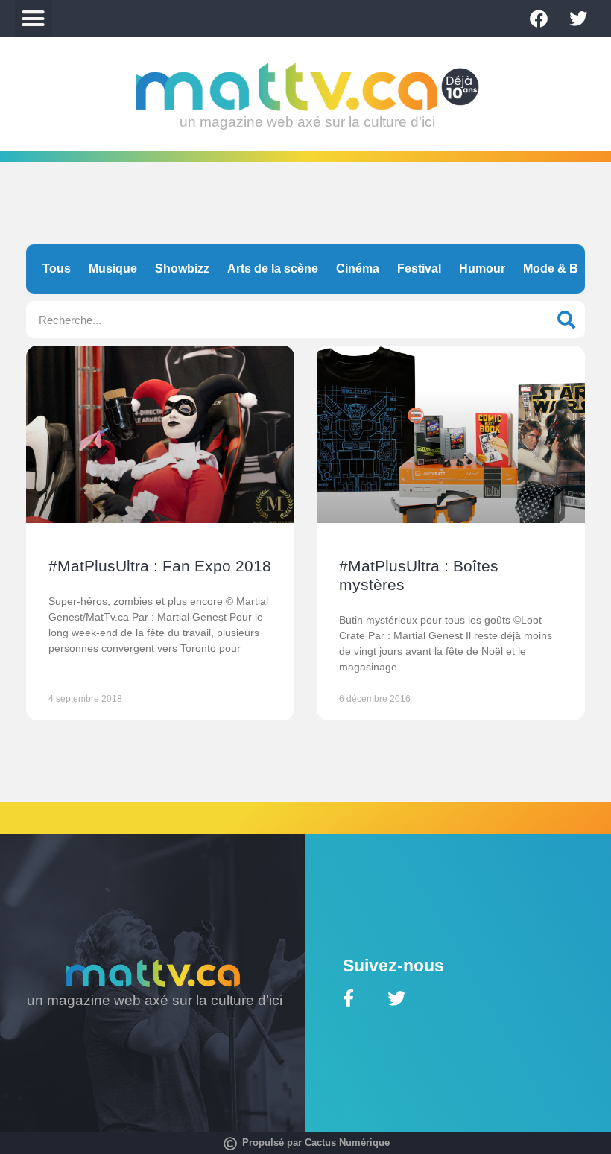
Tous (56, 268)
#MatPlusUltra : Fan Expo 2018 (159, 565)
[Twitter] (578, 19)
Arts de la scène (272, 268)
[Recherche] (566, 319)
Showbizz (182, 268)
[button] (33, 18)
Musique (113, 268)
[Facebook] (539, 19)
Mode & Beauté (566, 268)
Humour (482, 268)
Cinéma (357, 268)
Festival (419, 268)
